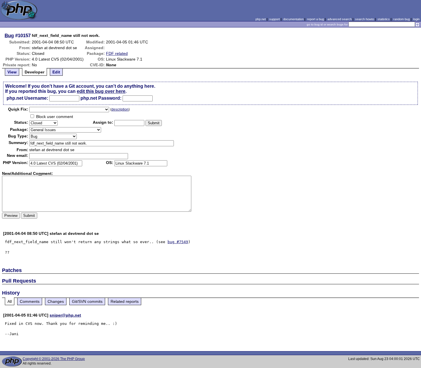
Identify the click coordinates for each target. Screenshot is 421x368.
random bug (401, 19)
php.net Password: (100, 98)
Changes (56, 301)
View (12, 72)
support (274, 19)
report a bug (315, 19)
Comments (30, 301)
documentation (293, 19)
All (9, 301)
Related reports (125, 301)
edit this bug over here (101, 91)
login (416, 19)
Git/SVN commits (87, 301)
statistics (383, 19)
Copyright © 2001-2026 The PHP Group (54, 359)
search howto (364, 19)
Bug (9, 35)
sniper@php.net (65, 315)
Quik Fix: (18, 109)
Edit (56, 72)
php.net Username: (27, 98)
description (120, 109)
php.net (260, 19)
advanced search (339, 19)
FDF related (117, 53)
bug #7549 (178, 242)
